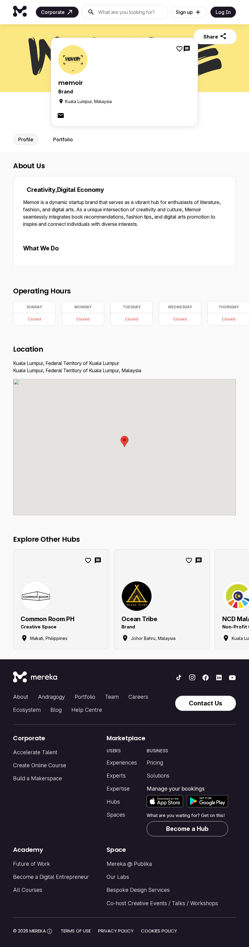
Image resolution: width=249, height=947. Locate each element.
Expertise (118, 788)
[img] (49, 931)
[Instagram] (192, 677)
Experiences (122, 762)
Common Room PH (47, 619)
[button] (124, 441)
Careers (138, 697)
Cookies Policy (159, 931)
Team (112, 697)
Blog (56, 710)
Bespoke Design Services (138, 890)
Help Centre (86, 710)
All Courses (27, 890)
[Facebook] (205, 677)
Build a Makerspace (37, 778)
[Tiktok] (178, 677)
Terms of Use (76, 931)
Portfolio (85, 697)
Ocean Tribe (139, 619)
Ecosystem (27, 710)
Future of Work (31, 864)
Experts (116, 775)
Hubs (113, 801)
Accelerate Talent (35, 752)
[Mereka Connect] (35, 677)
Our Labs (118, 877)
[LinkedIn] (219, 677)
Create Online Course (39, 765)
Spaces (116, 814)
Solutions (158, 775)
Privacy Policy (116, 931)
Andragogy (51, 697)
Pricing (155, 762)
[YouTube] (232, 677)
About (20, 697)
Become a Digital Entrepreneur (51, 877)
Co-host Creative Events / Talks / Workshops (162, 903)
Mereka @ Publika (129, 864)
